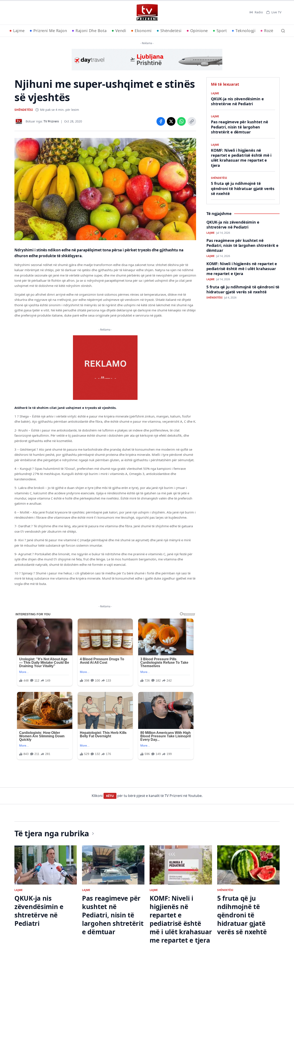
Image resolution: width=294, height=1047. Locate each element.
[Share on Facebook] (160, 121)
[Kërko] (283, 31)
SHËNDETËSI (23, 110)
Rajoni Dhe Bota (91, 30)
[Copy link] (191, 121)
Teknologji (245, 30)
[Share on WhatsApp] (181, 121)
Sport (222, 30)
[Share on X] (171, 121)
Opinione (199, 30)
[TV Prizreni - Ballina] (147, 12)
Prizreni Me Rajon (50, 30)
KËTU (110, 796)
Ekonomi (143, 30)
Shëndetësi (171, 30)
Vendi (120, 30)
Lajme (19, 30)
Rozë (268, 30)
